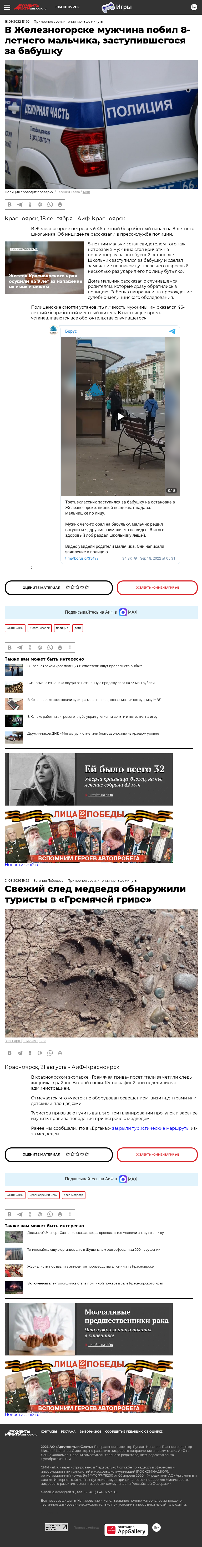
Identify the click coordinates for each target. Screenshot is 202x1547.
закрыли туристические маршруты (151, 1128)
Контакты (49, 1431)
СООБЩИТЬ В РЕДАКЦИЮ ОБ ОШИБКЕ (134, 1431)
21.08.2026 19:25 (17, 880)
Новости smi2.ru (22, 864)
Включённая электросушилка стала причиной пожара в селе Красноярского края (95, 1283)
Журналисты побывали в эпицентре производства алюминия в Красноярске (90, 1266)
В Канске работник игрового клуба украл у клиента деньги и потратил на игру (92, 717)
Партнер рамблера (86, 1527)
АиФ (86, 192)
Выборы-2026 (90, 1431)
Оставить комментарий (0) (157, 587)
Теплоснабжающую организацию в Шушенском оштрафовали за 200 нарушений (93, 1250)
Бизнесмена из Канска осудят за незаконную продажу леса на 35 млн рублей (91, 683)
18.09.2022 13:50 (17, 21)
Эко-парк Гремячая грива (25, 1041)
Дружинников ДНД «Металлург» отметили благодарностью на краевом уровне (93, 733)
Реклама (68, 1431)
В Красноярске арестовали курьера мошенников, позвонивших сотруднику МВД (94, 700)
